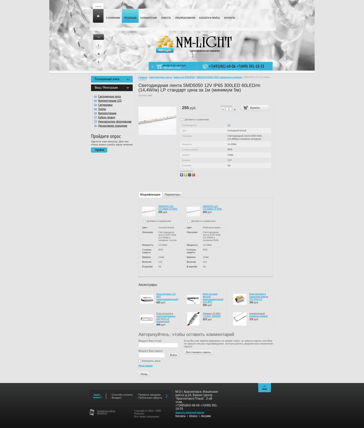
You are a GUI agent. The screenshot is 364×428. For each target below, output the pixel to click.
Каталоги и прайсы (209, 18)
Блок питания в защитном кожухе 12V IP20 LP (258, 297)
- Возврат (116, 397)
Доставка (206, 416)
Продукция (130, 18)
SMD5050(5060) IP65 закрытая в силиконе (219, 77)
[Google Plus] (194, 174)
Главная (142, 77)
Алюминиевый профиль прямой (258, 315)
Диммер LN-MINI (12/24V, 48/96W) (212, 315)
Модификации (150, 194)
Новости (166, 18)
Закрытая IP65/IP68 (184, 77)
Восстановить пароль (198, 352)
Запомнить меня (150, 360)
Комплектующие (107, 113)
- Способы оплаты (121, 394)
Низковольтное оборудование (115, 122)
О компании (113, 18)
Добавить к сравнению (196, 119)
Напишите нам (148, 18)
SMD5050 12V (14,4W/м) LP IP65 (167, 207)
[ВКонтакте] (182, 174)
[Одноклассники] (186, 174)
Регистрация (145, 365)
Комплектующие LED (110, 101)
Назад (143, 374)
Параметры (172, 194)
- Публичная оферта (149, 397)
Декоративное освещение (112, 126)
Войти (173, 355)
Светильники (105, 105)
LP (229, 125)
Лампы (102, 109)
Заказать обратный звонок (189, 412)
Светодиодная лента (109, 97)
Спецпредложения (185, 18)
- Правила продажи (149, 394)
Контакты (229, 18)
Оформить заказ (172, 67)
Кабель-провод (106, 118)
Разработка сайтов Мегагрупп (106, 412)
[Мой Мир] (190, 174)
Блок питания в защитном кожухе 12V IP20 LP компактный (165, 317)
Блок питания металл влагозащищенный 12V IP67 (213, 298)
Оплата (193, 416)
